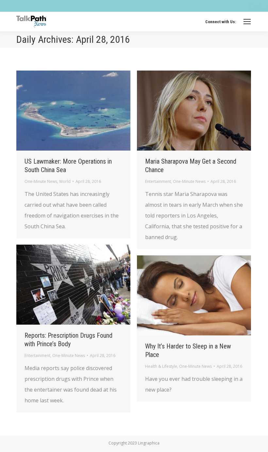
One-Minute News (41, 181)
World (65, 181)
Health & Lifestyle (161, 366)
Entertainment (158, 181)
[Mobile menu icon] (247, 21)
